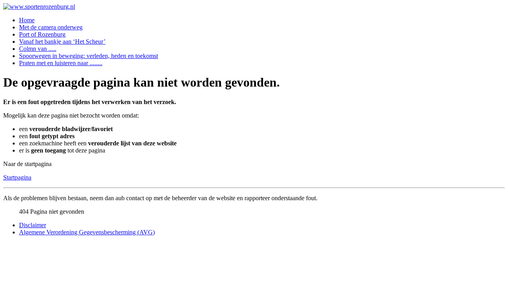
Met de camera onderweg (51, 27)
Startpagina (17, 177)
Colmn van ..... (37, 48)
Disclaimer (32, 225)
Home (27, 20)
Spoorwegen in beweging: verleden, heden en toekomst (88, 55)
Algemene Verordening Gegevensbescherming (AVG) (87, 232)
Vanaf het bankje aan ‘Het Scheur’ (62, 41)
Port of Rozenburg (42, 34)
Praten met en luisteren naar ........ (60, 63)
